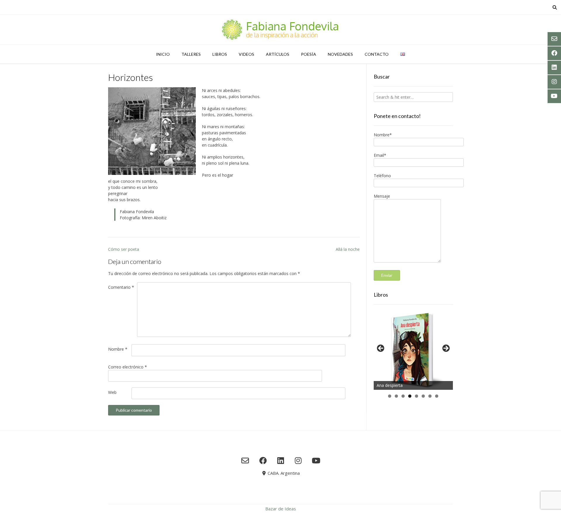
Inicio (163, 54)
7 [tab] (430, 396)
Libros (219, 54)
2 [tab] (396, 396)
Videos (246, 54)
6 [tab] (423, 396)
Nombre (117, 349)
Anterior (381, 348)
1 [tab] (389, 396)
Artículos (277, 54)
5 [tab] (416, 396)
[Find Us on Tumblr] (298, 460)
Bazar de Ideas (280, 509)
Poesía (308, 54)
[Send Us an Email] (245, 460)
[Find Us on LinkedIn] (280, 460)
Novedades (340, 54)
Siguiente (445, 348)
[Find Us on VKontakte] (316, 460)
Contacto (377, 54)
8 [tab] (436, 396)
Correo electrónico (127, 367)
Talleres (191, 54)
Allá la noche (348, 249)
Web (112, 392)
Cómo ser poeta (123, 249)
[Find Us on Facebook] (263, 460)
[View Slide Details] (413, 349)
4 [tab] (409, 396)
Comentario (121, 287)
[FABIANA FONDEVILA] (280, 29)
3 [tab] (403, 396)
